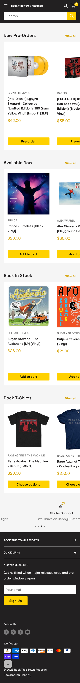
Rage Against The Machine (26, 455)
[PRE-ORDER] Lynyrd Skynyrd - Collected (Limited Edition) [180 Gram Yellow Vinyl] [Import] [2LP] (28, 106)
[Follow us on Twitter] (13, 631)
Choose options (28, 484)
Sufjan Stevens (19, 333)
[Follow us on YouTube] (27, 631)
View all (70, 36)
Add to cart (28, 254)
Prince (12, 220)
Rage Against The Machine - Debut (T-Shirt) (28, 463)
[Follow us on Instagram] (20, 631)
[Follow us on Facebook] (6, 631)
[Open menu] (5, 5)
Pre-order (28, 141)
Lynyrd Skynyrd (19, 93)
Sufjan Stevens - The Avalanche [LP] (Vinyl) (24, 341)
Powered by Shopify (17, 675)
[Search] (71, 16)
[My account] (66, 6)
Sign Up (15, 601)
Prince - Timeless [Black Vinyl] (25, 228)
